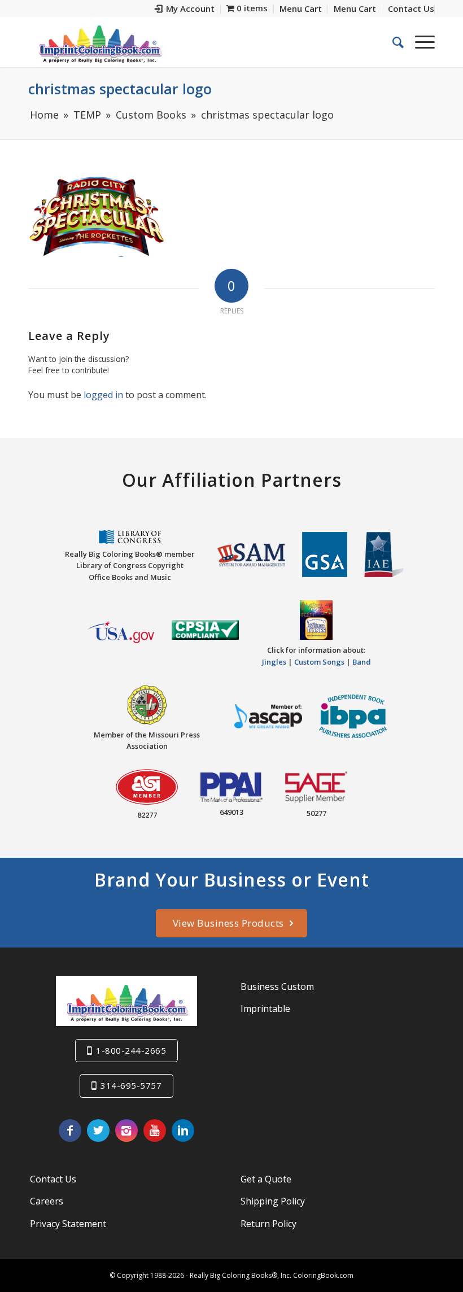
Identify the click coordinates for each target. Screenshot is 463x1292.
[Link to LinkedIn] (183, 1130)
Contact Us (53, 1179)
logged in (103, 395)
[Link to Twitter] (98, 1130)
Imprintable (265, 1008)
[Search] (392, 41)
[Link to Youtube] (154, 1130)
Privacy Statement (68, 1223)
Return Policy (268, 1223)
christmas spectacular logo (120, 88)
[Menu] (419, 41)
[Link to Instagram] (126, 1130)
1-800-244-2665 (131, 1050)
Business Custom (277, 986)
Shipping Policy (273, 1201)
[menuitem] (185, 10)
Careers (46, 1201)
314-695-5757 (131, 1085)
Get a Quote (266, 1179)
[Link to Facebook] (70, 1130)
